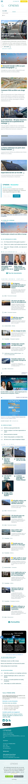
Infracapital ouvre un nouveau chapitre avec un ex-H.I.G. (7, 268)
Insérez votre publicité (7, 733)
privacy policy (14, 773)
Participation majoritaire (14, 339)
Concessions (14, 567)
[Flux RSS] (10, 721)
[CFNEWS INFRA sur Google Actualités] (7, 720)
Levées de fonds (4, 317)
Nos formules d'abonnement (9, 756)
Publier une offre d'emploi (8, 734)
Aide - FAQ (5, 745)
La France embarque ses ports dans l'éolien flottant (20, 478)
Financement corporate (12, 312)
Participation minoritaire (14, 601)
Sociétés (4, 481)
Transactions (4, 54)
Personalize (14, 779)
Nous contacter (6, 746)
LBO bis (11, 583)
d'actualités (15, 622)
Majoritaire (17, 447)
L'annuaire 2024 (15, 421)
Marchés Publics (17, 464)
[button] (2, 5)
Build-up (11, 552)
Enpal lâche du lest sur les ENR (20, 459)
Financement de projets (12, 295)
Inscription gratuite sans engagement (11, 712)
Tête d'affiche (4, 78)
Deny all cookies (19, 776)
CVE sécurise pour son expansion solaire (7, 478)
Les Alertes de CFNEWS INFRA (13, 354)
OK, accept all (9, 776)
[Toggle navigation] (1, 1)
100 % (11, 538)
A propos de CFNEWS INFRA (9, 743)
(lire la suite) (6, 46)
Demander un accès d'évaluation (10, 701)
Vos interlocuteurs (7, 748)
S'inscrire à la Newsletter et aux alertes (11, 757)
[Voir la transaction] (3, 22)
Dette (3, 283)
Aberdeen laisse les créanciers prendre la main (8, 461)
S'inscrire (16, 196)
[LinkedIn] (4, 720)
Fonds (4, 263)
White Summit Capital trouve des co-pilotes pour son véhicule (20, 268)
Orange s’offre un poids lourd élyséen (8, 494)
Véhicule (13, 325)
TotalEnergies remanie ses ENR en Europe (14, 234)
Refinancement (10, 368)
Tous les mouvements (15, 273)
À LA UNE (4, 11)
